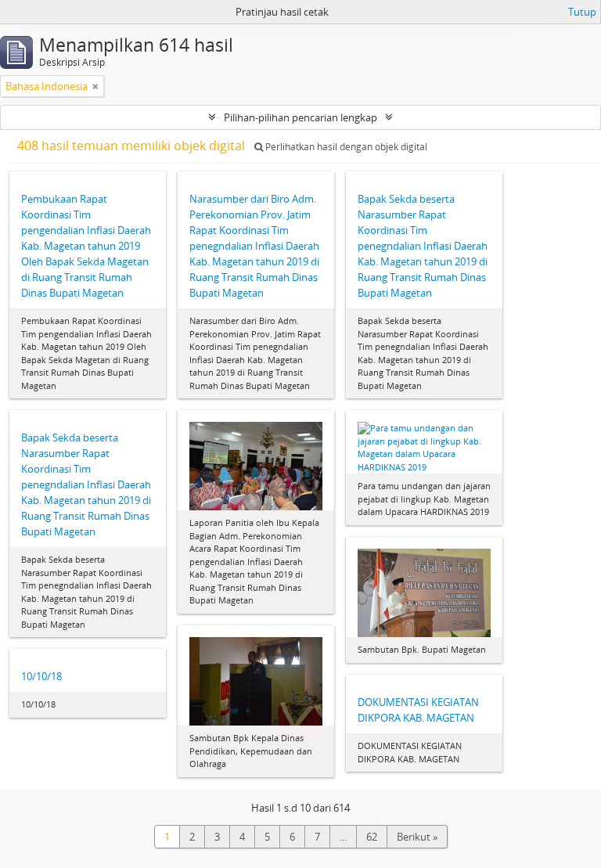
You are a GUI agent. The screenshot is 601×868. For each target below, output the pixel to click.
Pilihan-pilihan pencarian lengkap (300, 117)
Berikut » (417, 837)
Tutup (582, 12)
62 (371, 837)
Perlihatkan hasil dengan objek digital (345, 146)
